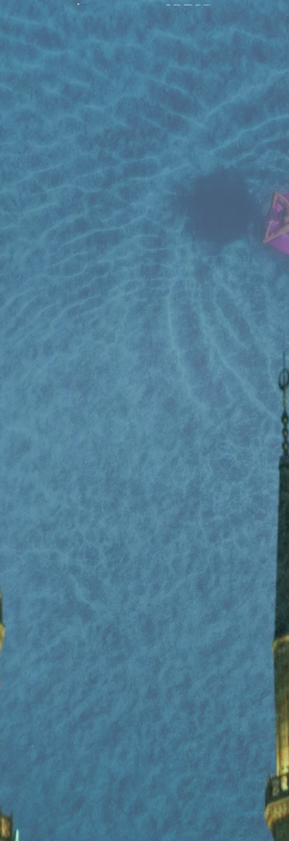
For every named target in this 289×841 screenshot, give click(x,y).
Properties (188, 5)
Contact (207, 5)
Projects (177, 5)
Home (168, 5)
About (198, 5)
